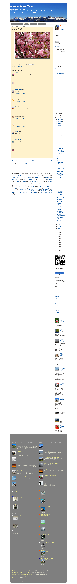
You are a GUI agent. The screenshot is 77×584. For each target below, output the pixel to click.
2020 (57, 230)
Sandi (16, 106)
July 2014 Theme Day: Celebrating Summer (62, 385)
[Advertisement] (32, 168)
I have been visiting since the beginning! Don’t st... (22, 576)
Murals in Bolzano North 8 (60, 188)
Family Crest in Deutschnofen (60, 148)
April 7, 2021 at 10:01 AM (20, 85)
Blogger (58, 581)
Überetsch (31, 189)
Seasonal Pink (60, 201)
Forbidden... (60, 160)
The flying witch (47, 481)
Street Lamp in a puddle (60, 154)
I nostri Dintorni (16, 496)
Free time (41, 181)
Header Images (19, 23)
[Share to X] (31, 64)
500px (56, 292)
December (60, 119)
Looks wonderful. (15, 577)
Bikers (58, 180)
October (59, 123)
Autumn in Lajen (62, 419)
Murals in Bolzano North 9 (60, 168)
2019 (57, 232)
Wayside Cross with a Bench (60, 151)
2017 (57, 236)
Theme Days (46, 188)
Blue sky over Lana (60, 218)
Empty (46, 543)
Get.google (57, 300)
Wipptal (16, 193)
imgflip (14, 531)
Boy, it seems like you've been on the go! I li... (21, 572)
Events (43, 179)
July (59, 129)
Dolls (39, 179)
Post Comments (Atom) (22, 163)
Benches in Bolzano (59, 144)
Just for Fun (35, 183)
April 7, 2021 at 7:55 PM (20, 135)
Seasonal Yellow (60, 199)
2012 (57, 246)
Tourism (14, 189)
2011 (57, 248)
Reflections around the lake (61, 215)
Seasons (26, 66)
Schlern (33, 186)
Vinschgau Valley (48, 192)
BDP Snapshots (58, 74)
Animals (47, 175)
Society (14, 188)
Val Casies (19, 190)
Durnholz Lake (61, 330)
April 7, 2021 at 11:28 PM (20, 151)
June (59, 131)
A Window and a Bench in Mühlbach (60, 164)
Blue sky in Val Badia (62, 399)
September (60, 125)
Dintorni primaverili (22, 497)
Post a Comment (17, 154)
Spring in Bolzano (59, 221)
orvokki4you (43, 550)
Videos (41, 192)
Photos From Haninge (45, 514)
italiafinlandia (18, 72)
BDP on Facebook (42, 23)
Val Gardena (34, 191)
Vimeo (56, 308)
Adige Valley (18, 66)
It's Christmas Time (62, 426)
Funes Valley (49, 181)
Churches (15, 179)
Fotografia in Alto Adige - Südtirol (20, 504)
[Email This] (29, 64)
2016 (57, 238)
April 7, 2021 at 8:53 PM (20, 143)
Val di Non (25, 190)
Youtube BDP (57, 310)
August (59, 127)
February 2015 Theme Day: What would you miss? (60, 369)
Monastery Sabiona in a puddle (60, 174)
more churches (48, 559)
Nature (22, 66)
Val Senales (34, 192)
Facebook (57, 296)
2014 (57, 242)
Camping (59, 158)
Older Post (49, 160)
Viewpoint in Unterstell (60, 204)
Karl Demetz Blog (17, 515)
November (60, 121)
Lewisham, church (48, 507)
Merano (28, 185)
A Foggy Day (47, 527)
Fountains (34, 181)
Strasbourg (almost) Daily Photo (47, 542)
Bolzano (37, 177)
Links (36, 23)
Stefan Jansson (18, 81)
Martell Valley (20, 185)
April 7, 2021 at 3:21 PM (20, 110)
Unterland (45, 189)
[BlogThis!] (30, 64)
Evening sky (46, 451)
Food (29, 181)
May (59, 133)
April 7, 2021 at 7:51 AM (20, 76)
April (59, 135)
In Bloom (46, 520)
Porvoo (46, 551)
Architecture (15, 177)
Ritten (26, 186)
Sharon (16, 114)
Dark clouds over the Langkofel (62, 340)
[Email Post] (27, 64)
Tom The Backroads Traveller (47, 490)
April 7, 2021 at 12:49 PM (20, 93)
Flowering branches (59, 178)
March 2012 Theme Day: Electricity (24, 476)
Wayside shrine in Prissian (61, 354)
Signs (47, 186)
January (59, 228)
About (31, 23)
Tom (16, 97)
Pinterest (56, 305)
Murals (43, 185)
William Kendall (18, 89)
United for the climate (45, 515)
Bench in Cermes (60, 183)
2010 (57, 250)
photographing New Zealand (47, 558)
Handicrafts (16, 183)
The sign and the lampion (60, 195)
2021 (57, 117)
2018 (57, 234)
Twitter (56, 307)
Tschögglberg (23, 189)
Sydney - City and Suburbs (46, 506)
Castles (47, 177)
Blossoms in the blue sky (60, 137)
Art (23, 177)
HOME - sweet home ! (22, 516)
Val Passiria (44, 191)
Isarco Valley (25, 183)
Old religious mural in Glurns (60, 208)
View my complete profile (62, 29)
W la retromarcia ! (17, 492)
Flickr (56, 298)
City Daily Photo (58, 46)
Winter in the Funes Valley (49, 444)
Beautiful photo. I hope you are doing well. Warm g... (23, 570)
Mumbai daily (43, 498)
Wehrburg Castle (60, 140)
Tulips (58, 142)
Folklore (24, 181)
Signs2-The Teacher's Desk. (50, 491)
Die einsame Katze (21, 524)
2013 (57, 244)
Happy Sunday (60, 171)
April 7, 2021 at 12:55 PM (20, 101)
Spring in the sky (60, 197)
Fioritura (20, 505)
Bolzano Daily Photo (21, 5)
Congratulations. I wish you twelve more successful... (23, 574)
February (60, 226)
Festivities (49, 179)
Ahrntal (39, 175)
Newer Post (15, 160)
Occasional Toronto (45, 519)
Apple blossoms (60, 184)
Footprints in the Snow (21, 458)
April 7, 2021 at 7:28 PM (20, 126)
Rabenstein (62, 410)
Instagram (57, 301)
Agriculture (30, 175)
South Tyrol (26, 23)
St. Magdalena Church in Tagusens (51, 463)
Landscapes (48, 183)
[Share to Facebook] (32, 64)
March (59, 224)
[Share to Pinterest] (33, 64)
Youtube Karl (57, 312)
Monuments (36, 185)
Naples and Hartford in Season (47, 526)
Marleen (16, 131)
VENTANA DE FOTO (19, 139)
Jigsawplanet (57, 303)
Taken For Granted (19, 148)
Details (30, 179)
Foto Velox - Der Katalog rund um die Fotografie (23, 530)
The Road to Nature (21, 482)
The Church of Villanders (60, 192)
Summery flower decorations (50, 475)
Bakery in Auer (20, 470)
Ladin (41, 183)
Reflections (18, 186)
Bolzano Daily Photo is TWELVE (62, 320)
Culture (24, 179)
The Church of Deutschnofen (60, 212)
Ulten (39, 189)
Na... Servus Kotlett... (18, 523)
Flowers (17, 181)
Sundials (39, 188)
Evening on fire (20, 464)
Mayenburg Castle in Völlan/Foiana (51, 457)
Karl (62, 26)
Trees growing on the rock (22, 444)
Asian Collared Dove (49, 535)
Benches (29, 177)
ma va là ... (15, 491)
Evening (45, 469)
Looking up (59, 156)
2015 (57, 240)
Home (14, 23)
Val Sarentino (23, 192)
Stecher (34, 188)
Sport (29, 188)
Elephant (19, 451)
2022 (57, 115)
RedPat (16, 123)
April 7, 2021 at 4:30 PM (20, 118)
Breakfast (47, 499)
